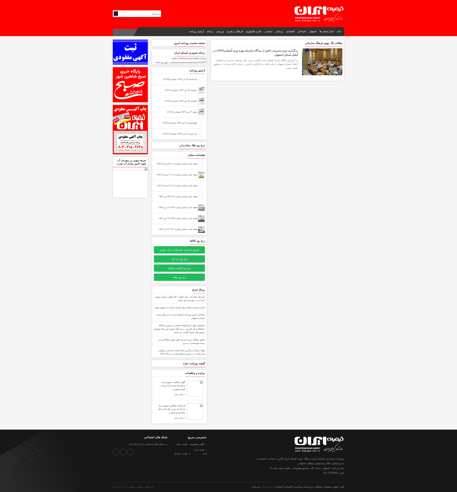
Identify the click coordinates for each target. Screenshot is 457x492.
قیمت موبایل (180, 453)
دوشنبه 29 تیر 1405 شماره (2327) (181, 90)
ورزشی (220, 31)
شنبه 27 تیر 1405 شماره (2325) (182, 111)
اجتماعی (301, 31)
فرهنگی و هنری (235, 31)
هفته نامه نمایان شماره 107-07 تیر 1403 (178, 229)
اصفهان (313, 31)
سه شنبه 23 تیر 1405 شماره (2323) (180, 133)
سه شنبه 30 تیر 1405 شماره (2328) (180, 79)
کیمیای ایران (267, 486)
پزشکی (279, 31)
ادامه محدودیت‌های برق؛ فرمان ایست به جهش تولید (180, 307)
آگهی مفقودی (197, 444)
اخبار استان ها (327, 31)
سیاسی (268, 31)
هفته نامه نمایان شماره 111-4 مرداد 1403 (177, 185)
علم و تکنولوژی (254, 31)
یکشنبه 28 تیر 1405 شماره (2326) (181, 101)
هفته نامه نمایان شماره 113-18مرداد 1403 (177, 163)
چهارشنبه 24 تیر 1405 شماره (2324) (180, 122)
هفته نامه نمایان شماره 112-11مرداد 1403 (177, 174)
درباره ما (117, 487)
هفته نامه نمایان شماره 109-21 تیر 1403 (178, 207)
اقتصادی (290, 31)
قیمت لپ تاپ (200, 451)
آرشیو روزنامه (196, 31)
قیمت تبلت (181, 444)
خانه (339, 31)
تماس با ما (128, 487)
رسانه (210, 31)
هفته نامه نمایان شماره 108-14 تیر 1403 (178, 218)
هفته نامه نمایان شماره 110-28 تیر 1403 (178, 196)
